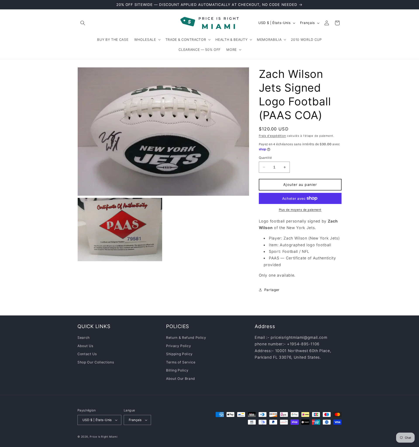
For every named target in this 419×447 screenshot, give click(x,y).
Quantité (265, 157)
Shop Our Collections (95, 362)
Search (83, 338)
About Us (85, 346)
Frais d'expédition (272, 135)
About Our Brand (180, 379)
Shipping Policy (179, 354)
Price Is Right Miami (103, 436)
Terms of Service (181, 362)
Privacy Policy (178, 346)
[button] (82, 23)
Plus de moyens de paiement (300, 209)
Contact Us (87, 354)
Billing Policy (177, 370)
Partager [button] (272, 290)
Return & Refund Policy (186, 338)
